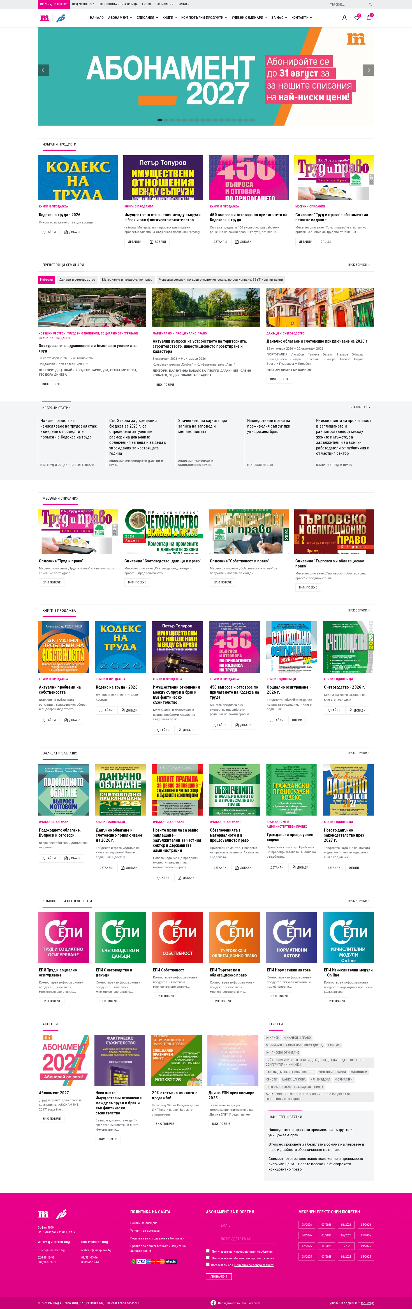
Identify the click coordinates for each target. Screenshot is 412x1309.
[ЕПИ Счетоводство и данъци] (120, 937)
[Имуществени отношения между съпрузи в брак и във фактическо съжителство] (163, 177)
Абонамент (218, 1276)
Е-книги (183, 4)
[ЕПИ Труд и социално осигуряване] (63, 937)
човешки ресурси (332, 1072)
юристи (271, 1079)
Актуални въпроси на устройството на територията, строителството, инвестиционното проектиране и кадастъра (200, 346)
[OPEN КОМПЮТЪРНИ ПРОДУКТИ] (226, 17)
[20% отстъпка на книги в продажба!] (176, 1060)
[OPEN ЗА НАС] (286, 17)
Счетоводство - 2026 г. (344, 687)
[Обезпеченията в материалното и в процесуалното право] (234, 790)
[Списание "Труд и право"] (78, 531)
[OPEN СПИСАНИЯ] (157, 17)
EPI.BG (146, 4)
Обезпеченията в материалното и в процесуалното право (229, 835)
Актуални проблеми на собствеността (60, 690)
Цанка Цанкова (293, 1079)
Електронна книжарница (118, 4)
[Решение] (60, 18)
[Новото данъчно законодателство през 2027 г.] (348, 790)
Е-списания (164, 4)
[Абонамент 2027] (63, 1060)
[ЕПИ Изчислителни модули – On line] (348, 937)
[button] (43, 70)
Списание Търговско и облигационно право (195, 463)
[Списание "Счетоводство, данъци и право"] (163, 531)
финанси (272, 1038)
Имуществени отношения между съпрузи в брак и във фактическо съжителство (162, 217)
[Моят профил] (344, 18)
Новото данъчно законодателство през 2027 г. (344, 835)
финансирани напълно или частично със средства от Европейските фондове (308, 1097)
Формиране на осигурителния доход (294, 1045)
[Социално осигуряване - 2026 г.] (291, 647)
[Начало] (44, 18)
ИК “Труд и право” (54, 4)
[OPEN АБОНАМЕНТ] (131, 17)
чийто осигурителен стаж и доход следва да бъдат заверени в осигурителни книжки (315, 1062)
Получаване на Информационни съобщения (242, 1251)
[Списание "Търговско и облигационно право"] (334, 531)
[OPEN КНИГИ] (176, 17)
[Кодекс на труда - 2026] (78, 177)
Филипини (359, 1072)
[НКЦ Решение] (61, 1214)
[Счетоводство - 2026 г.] (348, 647)
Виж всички (357, 265)
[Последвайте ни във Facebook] (213, 1303)
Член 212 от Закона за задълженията (295, 1087)
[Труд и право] (43, 1214)
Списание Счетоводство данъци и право (136, 463)
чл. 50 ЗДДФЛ (320, 1079)
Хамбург (334, 1045)
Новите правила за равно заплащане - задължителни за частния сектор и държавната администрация (177, 840)
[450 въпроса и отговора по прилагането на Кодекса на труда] (249, 177)
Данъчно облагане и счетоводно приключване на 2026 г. (318, 341)
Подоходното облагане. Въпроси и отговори (60, 833)
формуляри (344, 1079)
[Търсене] (370, 4)
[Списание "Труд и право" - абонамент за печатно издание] (334, 177)
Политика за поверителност (254, 1265)
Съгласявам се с (242, 1265)
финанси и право (297, 1038)
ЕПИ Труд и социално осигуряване (67, 465)
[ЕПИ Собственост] (177, 937)
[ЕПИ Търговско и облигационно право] (234, 937)
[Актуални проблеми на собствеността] (63, 647)
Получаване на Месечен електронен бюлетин (242, 1258)
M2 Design (367, 1303)
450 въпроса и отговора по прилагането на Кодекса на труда (234, 692)
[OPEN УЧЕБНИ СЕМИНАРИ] (266, 17)
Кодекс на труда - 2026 (60, 214)
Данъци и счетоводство (286, 333)
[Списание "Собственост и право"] (249, 531)
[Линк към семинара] (92, 307)
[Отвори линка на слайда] (206, 76)
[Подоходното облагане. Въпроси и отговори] (63, 790)
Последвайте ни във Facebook (239, 1303)
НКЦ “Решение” (83, 4)
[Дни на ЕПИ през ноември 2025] (232, 1060)
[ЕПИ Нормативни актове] (291, 937)
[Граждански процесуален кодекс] (291, 790)
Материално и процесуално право (180, 333)
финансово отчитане (282, 1052)
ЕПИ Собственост (260, 465)
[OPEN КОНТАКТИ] (311, 17)
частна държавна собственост (290, 1072)
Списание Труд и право (334, 465)
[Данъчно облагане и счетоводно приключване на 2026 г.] (120, 790)
